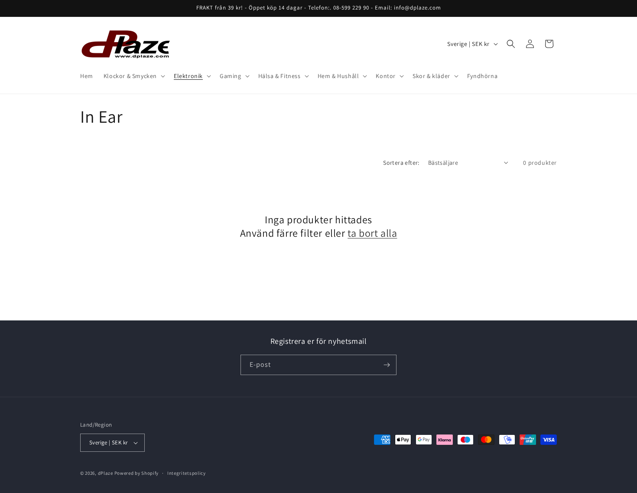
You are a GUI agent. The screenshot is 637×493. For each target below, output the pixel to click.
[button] (133, 76)
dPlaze (105, 473)
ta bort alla (372, 233)
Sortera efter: (401, 163)
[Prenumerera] (386, 365)
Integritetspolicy (186, 473)
